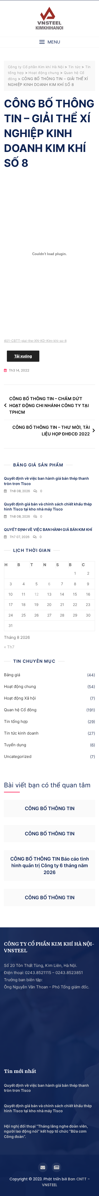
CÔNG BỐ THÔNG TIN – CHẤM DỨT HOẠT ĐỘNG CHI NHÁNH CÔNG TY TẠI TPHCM (49, 405)
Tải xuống (23, 356)
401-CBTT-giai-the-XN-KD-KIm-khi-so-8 (35, 341)
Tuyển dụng (15, 744)
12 (37, 594)
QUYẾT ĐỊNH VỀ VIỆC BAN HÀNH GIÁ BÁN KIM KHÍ (48, 529)
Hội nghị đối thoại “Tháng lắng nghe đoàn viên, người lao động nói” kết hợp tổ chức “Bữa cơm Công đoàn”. (46, 1131)
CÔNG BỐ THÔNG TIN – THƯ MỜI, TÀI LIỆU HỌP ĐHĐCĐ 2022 (51, 431)
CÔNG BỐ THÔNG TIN (49, 808)
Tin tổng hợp (16, 721)
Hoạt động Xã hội (20, 698)
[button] (49, 42)
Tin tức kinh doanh (21, 733)
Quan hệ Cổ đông (20, 709)
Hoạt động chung (20, 686)
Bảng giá (12, 674)
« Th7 (9, 646)
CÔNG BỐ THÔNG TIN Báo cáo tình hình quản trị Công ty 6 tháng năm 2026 (49, 865)
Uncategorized (17, 756)
